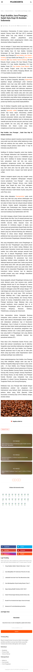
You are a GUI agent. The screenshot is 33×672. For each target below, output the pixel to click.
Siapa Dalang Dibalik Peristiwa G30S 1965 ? (16, 589)
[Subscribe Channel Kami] (8, 550)
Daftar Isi (4, 660)
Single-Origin (28, 79)
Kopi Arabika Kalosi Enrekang (18, 60)
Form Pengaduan (6, 664)
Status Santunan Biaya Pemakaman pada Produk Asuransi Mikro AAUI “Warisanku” (16, 444)
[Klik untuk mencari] (31, 2)
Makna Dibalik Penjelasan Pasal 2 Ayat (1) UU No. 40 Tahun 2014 (16, 472)
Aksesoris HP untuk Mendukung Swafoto (15, 606)
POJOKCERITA (16, 669)
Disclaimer (4, 650)
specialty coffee (11, 110)
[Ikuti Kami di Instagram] (8, 553)
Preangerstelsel (20, 196)
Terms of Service (6, 654)
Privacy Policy (5, 652)
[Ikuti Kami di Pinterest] (24, 550)
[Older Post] (19, 480)
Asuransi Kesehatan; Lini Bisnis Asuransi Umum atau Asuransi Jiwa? (15, 458)
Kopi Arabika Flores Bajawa (21, 66)
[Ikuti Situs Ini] (24, 553)
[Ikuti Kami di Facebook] (8, 546)
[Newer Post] (14, 480)
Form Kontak (5, 662)
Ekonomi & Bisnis (23, 25)
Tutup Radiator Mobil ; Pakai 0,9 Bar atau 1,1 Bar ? (17, 566)
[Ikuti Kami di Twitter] (24, 546)
